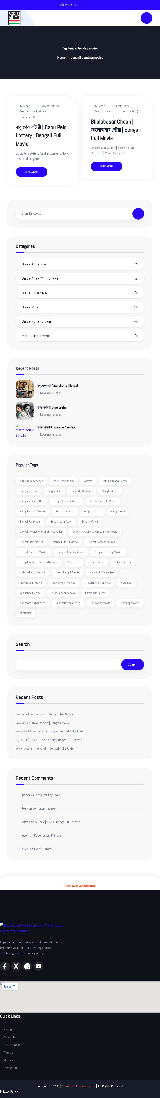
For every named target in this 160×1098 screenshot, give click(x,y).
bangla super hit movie (103, 501)
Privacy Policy (9, 1091)
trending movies (129, 603)
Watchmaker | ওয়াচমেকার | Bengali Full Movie (45, 748)
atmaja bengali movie (115, 481)
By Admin (24, 105)
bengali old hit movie (65, 542)
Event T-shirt (42, 849)
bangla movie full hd (32, 501)
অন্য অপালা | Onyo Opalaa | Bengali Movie (43, 723)
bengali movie (90, 521)
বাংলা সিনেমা (25, 613)
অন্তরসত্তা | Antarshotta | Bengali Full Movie (44, 714)
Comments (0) (27, 117)
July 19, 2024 (122, 105)
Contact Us (10, 1068)
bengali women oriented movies (39, 562)
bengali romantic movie (101, 542)
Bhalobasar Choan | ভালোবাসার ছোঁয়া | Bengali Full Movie (116, 129)
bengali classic (92, 511)
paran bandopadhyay (63, 592)
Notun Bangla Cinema (97, 582)
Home (61, 57)
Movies (8, 1060)
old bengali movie (30, 592)
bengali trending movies (108, 552)
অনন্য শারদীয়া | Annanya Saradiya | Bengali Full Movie (50, 731)
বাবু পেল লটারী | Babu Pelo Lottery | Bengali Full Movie (41, 135)
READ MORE (31, 172)
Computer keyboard (47, 795)
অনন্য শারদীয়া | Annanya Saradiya (56, 427)
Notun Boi (126, 582)
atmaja (88, 481)
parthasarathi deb (95, 592)
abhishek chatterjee (31, 481)
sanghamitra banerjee (32, 603)
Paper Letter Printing (48, 835)
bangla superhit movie (66, 501)
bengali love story (61, 521)
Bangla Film (54, 491)
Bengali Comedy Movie (32, 111)
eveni (25, 835)
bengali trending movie (71, 552)
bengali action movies (32, 511)
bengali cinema (65, 511)
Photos (8, 1052)
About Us (9, 1037)
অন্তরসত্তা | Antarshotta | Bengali (57, 385)
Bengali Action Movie (34, 264)
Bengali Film (118, 511)
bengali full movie (30, 521)
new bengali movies (63, 582)
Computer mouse (43, 808)
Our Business (11, 1045)
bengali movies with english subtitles (41, 531)
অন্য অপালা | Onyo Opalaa (52, 407)
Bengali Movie (102, 111)
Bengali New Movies (31, 542)
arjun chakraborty (63, 481)
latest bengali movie (67, 572)
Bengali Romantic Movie (36, 321)
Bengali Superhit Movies (34, 552)
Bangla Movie (110, 491)
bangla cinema (28, 491)
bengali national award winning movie (95, 531)
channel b (73, 562)
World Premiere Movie (35, 336)
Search (23, 644)
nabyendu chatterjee (101, 572)
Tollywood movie (100, 603)
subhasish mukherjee (68, 603)
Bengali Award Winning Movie (40, 278)
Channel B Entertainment (78, 1086)
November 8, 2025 (50, 105)
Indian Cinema (122, 562)
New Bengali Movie (31, 582)
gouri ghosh (97, 562)
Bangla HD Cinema (81, 491)
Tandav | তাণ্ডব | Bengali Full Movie (57, 822)
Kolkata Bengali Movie (32, 572)
